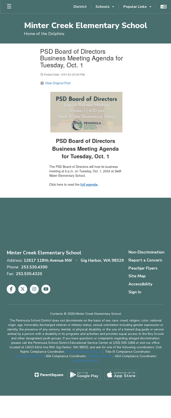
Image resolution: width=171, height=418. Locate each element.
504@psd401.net (100, 356)
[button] (105, 6)
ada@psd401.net (85, 360)
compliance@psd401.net (84, 352)
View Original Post (58, 83)
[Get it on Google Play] (84, 375)
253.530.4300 (34, 267)
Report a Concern (145, 260)
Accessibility (140, 284)
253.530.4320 (29, 273)
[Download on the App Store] (121, 375)
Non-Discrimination (146, 252)
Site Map (137, 276)
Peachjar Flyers (142, 268)
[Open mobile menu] (9, 6)
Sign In (134, 292)
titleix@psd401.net (29, 356)
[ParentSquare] (48, 374)
